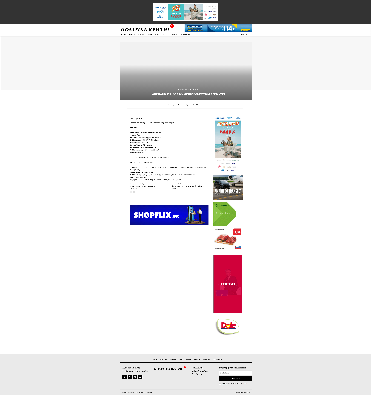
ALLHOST (247, 392)
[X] (135, 377)
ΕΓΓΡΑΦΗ (235, 379)
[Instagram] (130, 377)
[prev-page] (131, 192)
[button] (246, 34)
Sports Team (177, 105)
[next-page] (134, 192)
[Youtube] (140, 377)
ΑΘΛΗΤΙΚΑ (182, 89)
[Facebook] (124, 377)
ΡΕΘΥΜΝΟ (194, 89)
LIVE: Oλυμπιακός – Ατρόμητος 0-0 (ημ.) (142, 186)
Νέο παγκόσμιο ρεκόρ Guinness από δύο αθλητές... (187, 186)
